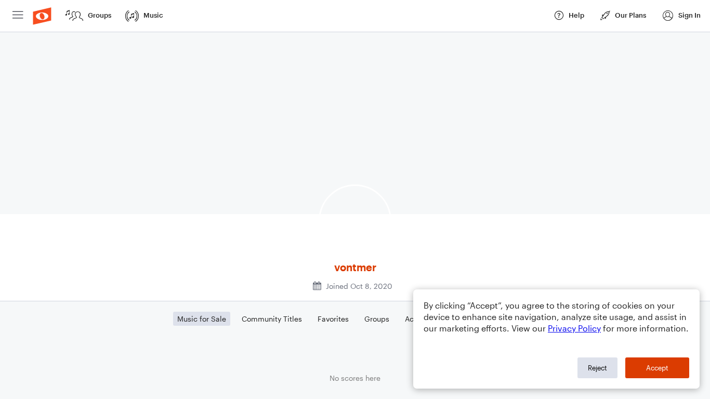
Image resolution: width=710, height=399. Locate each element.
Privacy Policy (574, 328)
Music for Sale (201, 318)
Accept (657, 368)
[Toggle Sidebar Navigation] (17, 16)
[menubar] (355, 16)
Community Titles (272, 318)
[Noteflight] (42, 16)
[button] (681, 16)
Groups (376, 318)
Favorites (333, 318)
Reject (597, 368)
